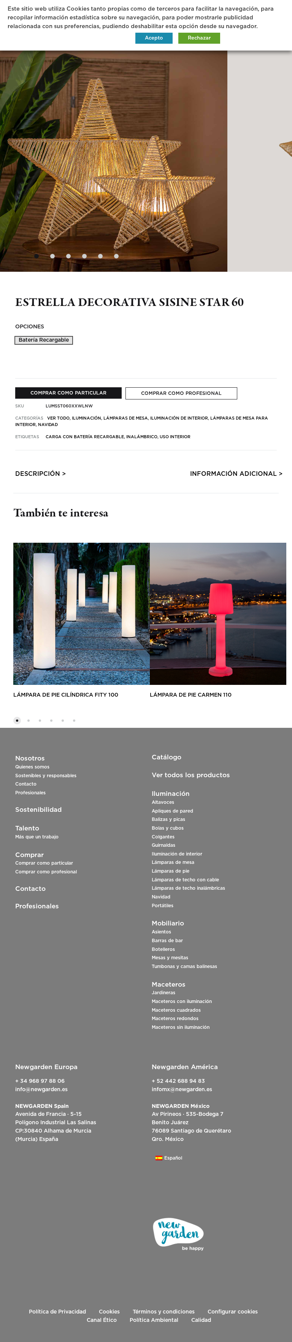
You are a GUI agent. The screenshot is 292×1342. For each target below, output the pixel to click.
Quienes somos (32, 767)
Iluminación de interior (177, 854)
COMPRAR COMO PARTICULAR (68, 393)
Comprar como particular (44, 863)
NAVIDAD (48, 425)
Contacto (25, 784)
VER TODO (58, 418)
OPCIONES (29, 327)
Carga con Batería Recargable (85, 437)
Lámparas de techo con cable (185, 880)
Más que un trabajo (37, 837)
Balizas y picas (168, 819)
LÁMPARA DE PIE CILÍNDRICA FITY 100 (65, 695)
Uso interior (175, 437)
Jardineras (163, 992)
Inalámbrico (141, 437)
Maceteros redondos (175, 1018)
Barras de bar (167, 940)
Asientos (161, 932)
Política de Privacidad (57, 1312)
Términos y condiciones (164, 1312)
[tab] (37, 475)
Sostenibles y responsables (45, 775)
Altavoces (163, 802)
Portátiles (162, 905)
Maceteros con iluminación (182, 1001)
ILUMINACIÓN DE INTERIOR (179, 418)
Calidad (201, 1320)
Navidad (161, 897)
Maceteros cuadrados (176, 1010)
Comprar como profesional (46, 872)
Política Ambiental (154, 1320)
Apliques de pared (172, 811)
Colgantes (163, 837)
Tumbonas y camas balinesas (184, 966)
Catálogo (166, 757)
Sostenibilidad (38, 809)
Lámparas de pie (170, 871)
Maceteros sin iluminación (180, 1027)
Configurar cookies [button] (233, 1312)
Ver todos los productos (191, 775)
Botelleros (163, 949)
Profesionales (30, 793)
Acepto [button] (154, 38)
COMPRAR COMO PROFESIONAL (181, 393)
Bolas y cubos (168, 828)
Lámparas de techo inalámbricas (188, 888)
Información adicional (233, 474)
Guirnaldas (163, 845)
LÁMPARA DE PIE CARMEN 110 (191, 695)
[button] (43, 340)
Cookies (109, 1312)
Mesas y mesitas (170, 957)
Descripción (37, 474)
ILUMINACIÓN (86, 418)
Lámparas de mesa (173, 862)
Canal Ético (102, 1320)
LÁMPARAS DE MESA (125, 418)
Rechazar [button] (199, 38)
